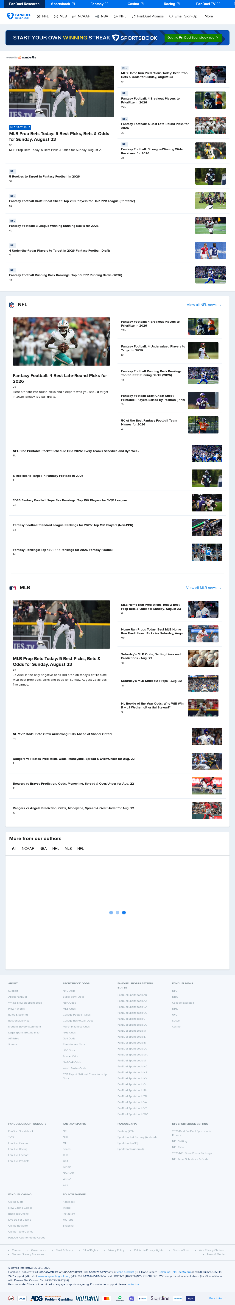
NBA (104, 16)
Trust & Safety (64, 1250)
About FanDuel (17, 997)
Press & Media (215, 1254)
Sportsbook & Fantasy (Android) (137, 1137)
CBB (65, 1185)
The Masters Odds (74, 1044)
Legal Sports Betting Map (23, 1032)
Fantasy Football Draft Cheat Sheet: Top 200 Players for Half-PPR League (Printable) (72, 201)
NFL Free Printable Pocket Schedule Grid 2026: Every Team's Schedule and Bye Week (76, 451)
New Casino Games (20, 1208)
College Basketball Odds (78, 1020)
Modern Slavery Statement (24, 1026)
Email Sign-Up (186, 16)
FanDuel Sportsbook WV (133, 1114)
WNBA (67, 1179)
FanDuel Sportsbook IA (132, 1031)
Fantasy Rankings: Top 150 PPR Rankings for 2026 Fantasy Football (63, 550)
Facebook (69, 1202)
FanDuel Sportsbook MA (133, 1054)
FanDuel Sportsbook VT (132, 1108)
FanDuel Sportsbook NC (132, 1066)
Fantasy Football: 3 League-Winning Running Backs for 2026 (54, 226)
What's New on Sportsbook (25, 1003)
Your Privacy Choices (211, 1250)
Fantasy (97, 4)
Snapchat (68, 1225)
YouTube (68, 1220)
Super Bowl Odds (73, 997)
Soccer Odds (71, 1056)
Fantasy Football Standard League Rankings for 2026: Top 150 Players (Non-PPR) (73, 525)
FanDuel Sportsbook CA (132, 1007)
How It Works (16, 1009)
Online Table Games (20, 1231)
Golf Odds (69, 1038)
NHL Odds (69, 1032)
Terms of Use (181, 1250)
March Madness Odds (76, 1026)
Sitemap (13, 1044)
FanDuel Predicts (18, 1161)
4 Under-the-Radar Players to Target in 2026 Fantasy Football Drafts (60, 250)
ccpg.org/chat (125, 1272)
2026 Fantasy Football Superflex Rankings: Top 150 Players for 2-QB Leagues (70, 500)
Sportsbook (60, 4)
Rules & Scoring (18, 1014)
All (14, 849)
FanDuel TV (205, 4)
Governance (38, 1250)
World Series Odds (74, 1068)
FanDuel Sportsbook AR (132, 995)
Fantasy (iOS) (126, 1131)
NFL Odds (69, 991)
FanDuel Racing (18, 1149)
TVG (11, 1137)
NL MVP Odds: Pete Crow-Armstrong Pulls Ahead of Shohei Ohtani (62, 734)
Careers (17, 1250)
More (209, 16)
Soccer (176, 1020)
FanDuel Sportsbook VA (132, 1102)
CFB (65, 1155)
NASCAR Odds (72, 1062)
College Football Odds (77, 1014)
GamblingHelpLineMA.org (175, 1272)
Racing (169, 4)
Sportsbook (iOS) (128, 1143)
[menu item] (19, 12)
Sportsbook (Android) (131, 1149)
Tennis (67, 1167)
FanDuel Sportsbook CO (132, 1013)
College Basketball (183, 1003)
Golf (65, 1161)
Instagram (69, 1214)
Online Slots (15, 1202)
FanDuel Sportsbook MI (132, 1060)
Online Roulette (18, 1225)
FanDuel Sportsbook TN (132, 1096)
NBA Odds (69, 1003)
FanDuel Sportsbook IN (132, 1042)
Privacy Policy (116, 1250)
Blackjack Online (18, 1214)
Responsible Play (18, 1020)
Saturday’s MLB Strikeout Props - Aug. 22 (151, 681)
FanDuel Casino (18, 1143)
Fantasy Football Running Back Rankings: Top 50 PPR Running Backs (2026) (65, 275)
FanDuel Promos (150, 16)
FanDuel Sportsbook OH (133, 1084)
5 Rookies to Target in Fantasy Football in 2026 (44, 176)
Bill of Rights (90, 1250)
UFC (174, 1014)
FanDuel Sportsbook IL (131, 1037)
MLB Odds (69, 1009)
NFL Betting (179, 1141)
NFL (45, 16)
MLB (63, 16)
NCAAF (84, 16)
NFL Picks (178, 1147)
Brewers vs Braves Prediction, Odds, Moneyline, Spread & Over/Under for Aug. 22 (73, 783)
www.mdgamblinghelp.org (54, 1276)
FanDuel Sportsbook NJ (132, 1072)
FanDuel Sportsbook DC (132, 1025)
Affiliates (13, 1038)
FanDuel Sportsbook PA (132, 1090)
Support (13, 991)
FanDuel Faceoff (18, 1155)
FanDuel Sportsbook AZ (132, 1001)
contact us (133, 1284)
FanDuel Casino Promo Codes (26, 1237)
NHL (122, 16)
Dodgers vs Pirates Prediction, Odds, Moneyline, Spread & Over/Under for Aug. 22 (73, 759)
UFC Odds (69, 1050)
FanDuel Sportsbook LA (132, 1048)
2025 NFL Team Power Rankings (192, 1153)
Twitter (67, 1208)
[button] (193, 38)
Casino (133, 4)
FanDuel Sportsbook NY (132, 1078)
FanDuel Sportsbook (21, 1131)
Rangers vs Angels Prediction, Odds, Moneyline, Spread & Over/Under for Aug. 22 (73, 808)
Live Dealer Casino (19, 1220)
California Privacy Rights (148, 1250)
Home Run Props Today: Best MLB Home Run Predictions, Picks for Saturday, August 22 (153, 633)
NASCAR (68, 1173)
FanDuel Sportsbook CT (132, 1019)
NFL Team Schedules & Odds (190, 1159)
